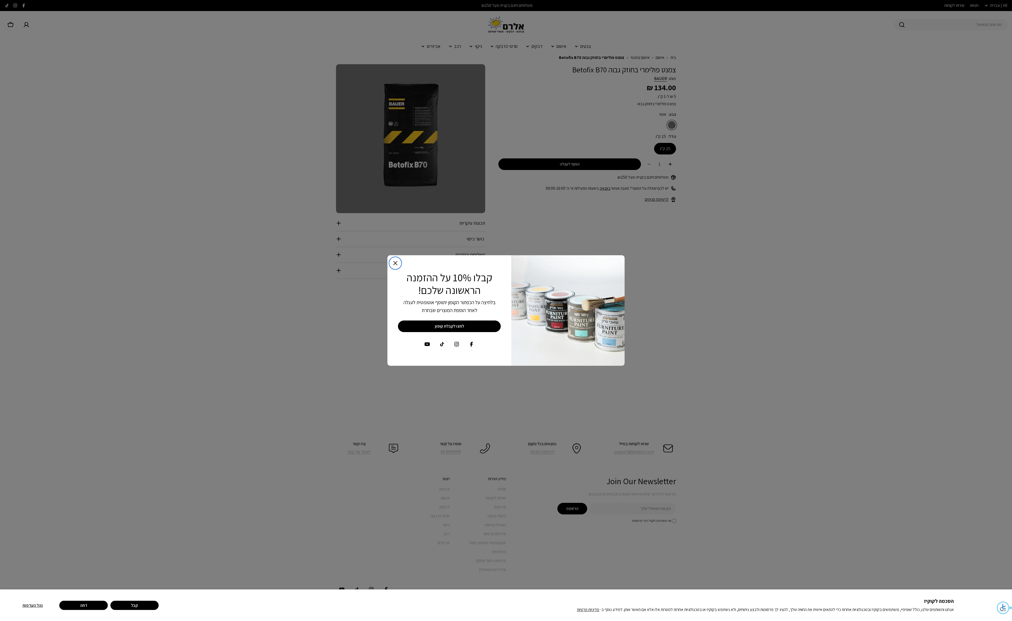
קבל (134, 605)
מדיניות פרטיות (588, 609)
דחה (83, 605)
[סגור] (395, 263)
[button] (1004, 607)
